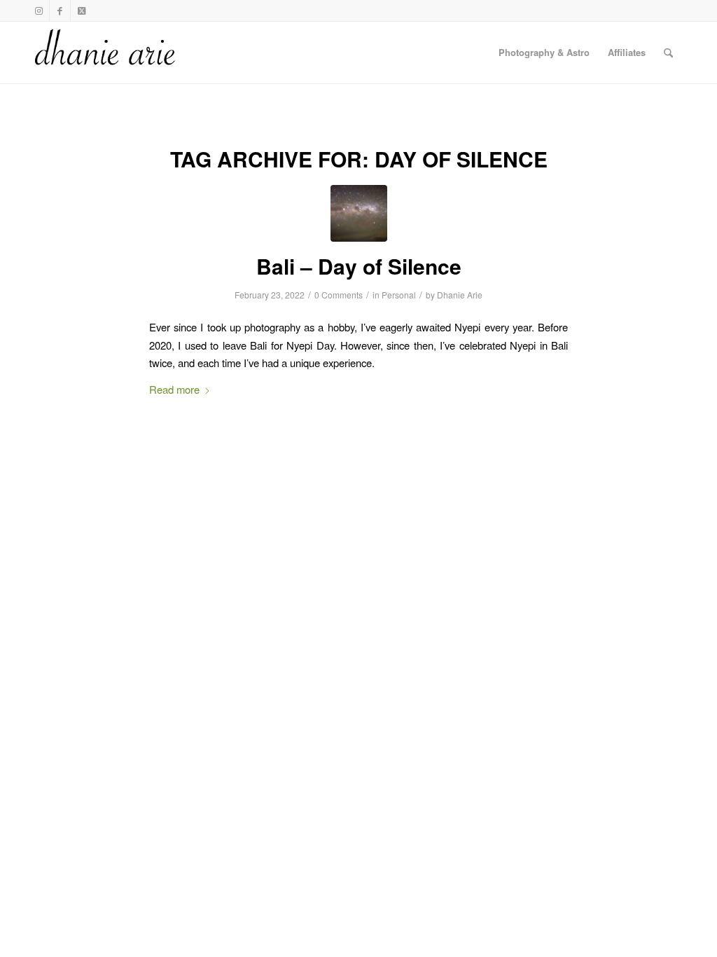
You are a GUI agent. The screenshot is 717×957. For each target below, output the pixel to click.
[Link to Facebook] (60, 10)
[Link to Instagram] (39, 10)
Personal (399, 295)
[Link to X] (81, 10)
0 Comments (338, 295)
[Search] (668, 52)
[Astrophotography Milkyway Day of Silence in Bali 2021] (358, 213)
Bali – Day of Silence (358, 266)
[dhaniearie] (106, 52)
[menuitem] (544, 52)
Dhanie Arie (459, 295)
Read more (174, 389)
